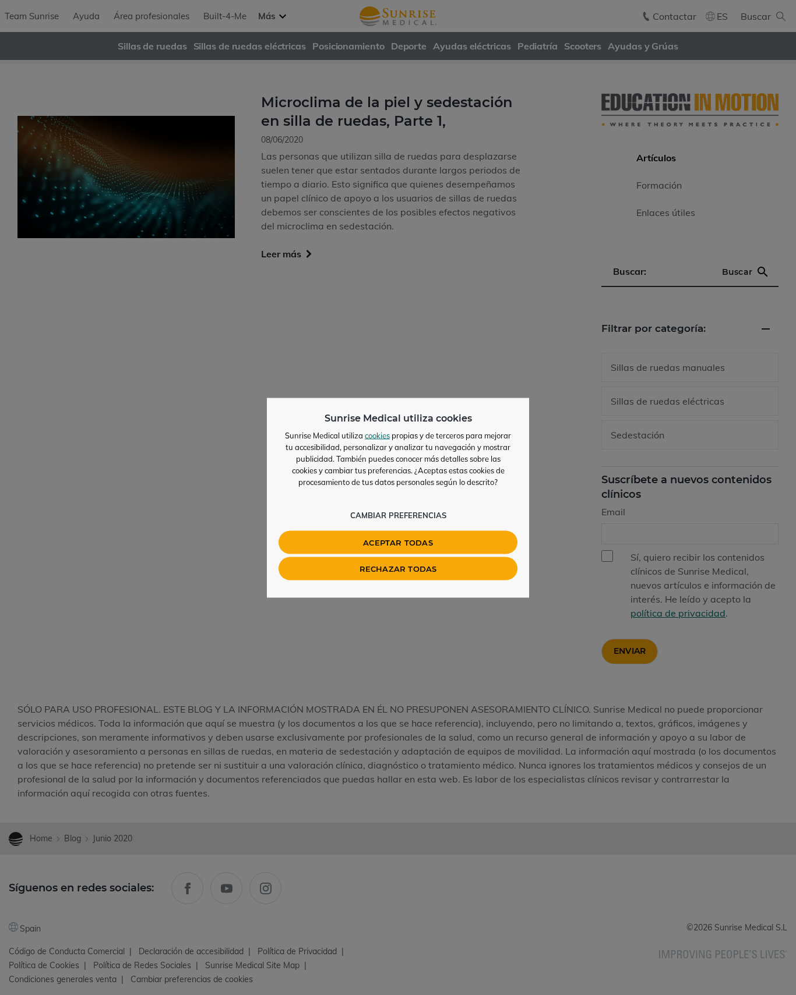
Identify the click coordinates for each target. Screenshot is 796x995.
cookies (377, 435)
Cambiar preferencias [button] (398, 514)
